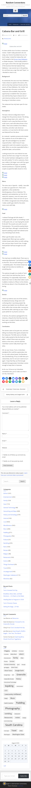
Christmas (21, 651)
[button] (3, 378)
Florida (5, 661)
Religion (5, 554)
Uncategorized (7, 571)
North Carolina (8, 703)
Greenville (21, 674)
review (17, 717)
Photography (7, 536)
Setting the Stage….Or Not (11, 606)
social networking (8, 721)
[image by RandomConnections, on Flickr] (4, 44)
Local (5, 522)
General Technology (9, 507)
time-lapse (6, 730)
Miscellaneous (7, 525)
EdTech (5, 493)
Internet (5, 518)
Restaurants (7, 38)
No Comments (24, 35)
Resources (15, 618)
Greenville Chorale (9, 679)
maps (6, 698)
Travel (5, 568)
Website (4, 448)
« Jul (4, 766)
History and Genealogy (10, 515)
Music (5, 529)
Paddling (6, 532)
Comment (5, 413)
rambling (8, 713)
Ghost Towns (8, 670)
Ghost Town (14, 667)
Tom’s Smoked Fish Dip (10, 590)
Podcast (5, 539)
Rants (5, 547)
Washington (7, 734)
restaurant (17, 714)
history (18, 679)
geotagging (6, 667)
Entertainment (7, 497)
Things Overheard (8, 564)
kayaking (9, 685)
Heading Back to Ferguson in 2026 (13, 599)
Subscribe (23, 776)
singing (24, 717)
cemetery (14, 651)
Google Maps (7, 675)
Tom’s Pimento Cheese (10, 603)
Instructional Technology (10, 682)
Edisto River (14, 654)
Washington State (18, 734)
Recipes (5, 550)
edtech (21, 654)
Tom (16, 35)
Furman (12, 661)
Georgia (23, 664)
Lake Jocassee (20, 686)
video (21, 731)
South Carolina (13, 725)
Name (4, 433)
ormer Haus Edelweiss (20, 59)
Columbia (6, 654)
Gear (4, 504)
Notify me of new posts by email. (13, 461)
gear (18, 664)
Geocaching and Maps (9, 511)
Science (5, 561)
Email (4, 441)
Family (5, 500)
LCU (6, 690)
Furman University (9, 664)
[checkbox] (4, 783)
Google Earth (19, 670)
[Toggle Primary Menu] (15, 10)
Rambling (6, 543)
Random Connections (15, 2)
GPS (13, 675)
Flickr (22, 658)
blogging (6, 651)
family (15, 658)
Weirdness (6, 578)
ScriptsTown (20, 786)
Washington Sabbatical (10, 575)
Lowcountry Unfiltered (13, 694)
